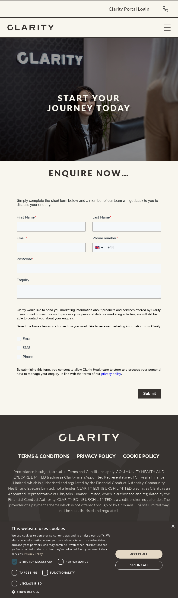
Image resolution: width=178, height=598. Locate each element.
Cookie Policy (141, 456)
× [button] (173, 526)
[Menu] (167, 27)
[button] (61, 592)
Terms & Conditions (43, 456)
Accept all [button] (139, 554)
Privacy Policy (96, 456)
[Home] (30, 27)
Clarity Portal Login (129, 9)
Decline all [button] (139, 565)
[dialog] (89, 559)
